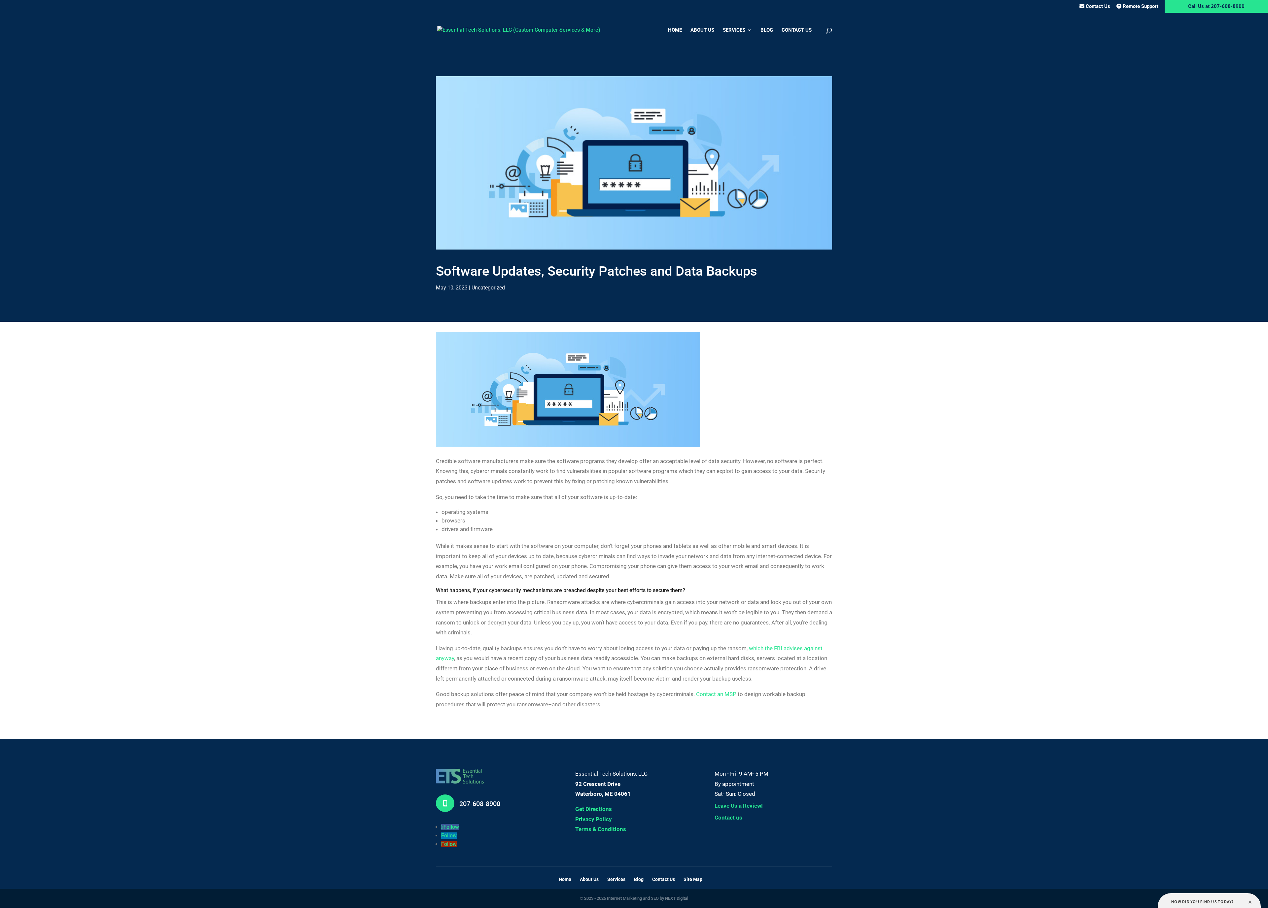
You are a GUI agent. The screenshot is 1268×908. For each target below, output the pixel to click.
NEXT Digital (676, 898)
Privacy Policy (593, 819)
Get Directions (593, 809)
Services (734, 30)
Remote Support (1139, 6)
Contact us (728, 817)
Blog (766, 30)
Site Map (693, 879)
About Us (702, 30)
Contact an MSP (716, 694)
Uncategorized (488, 288)
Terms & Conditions (600, 829)
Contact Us (1097, 6)
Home (675, 30)
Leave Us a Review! (739, 805)
